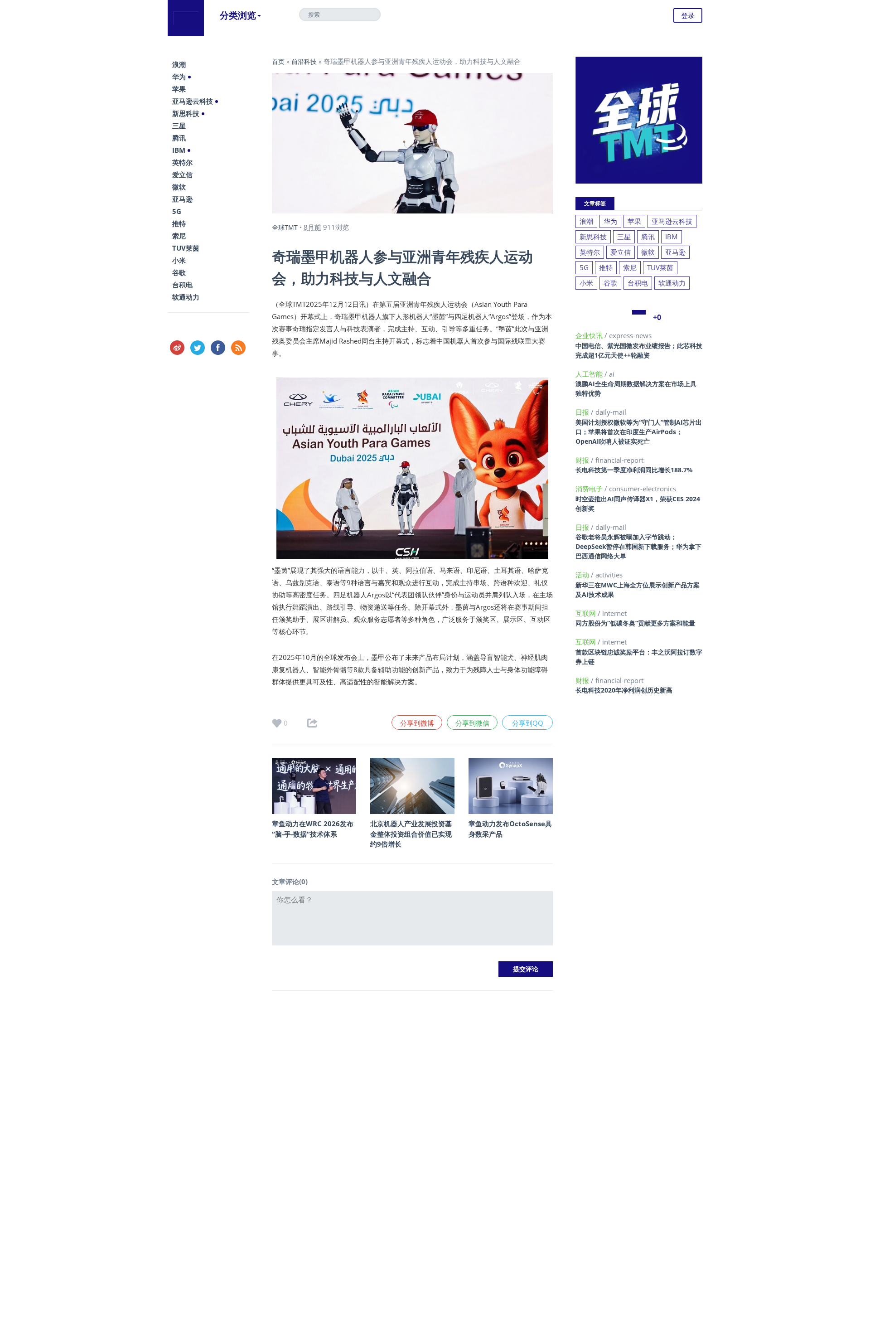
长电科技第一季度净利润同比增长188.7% (634, 469)
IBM (178, 150)
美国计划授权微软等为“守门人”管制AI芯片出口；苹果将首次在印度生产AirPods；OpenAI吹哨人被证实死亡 (638, 432)
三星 (179, 125)
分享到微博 (417, 722)
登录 (688, 15)
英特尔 (182, 162)
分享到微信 (472, 722)
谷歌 (179, 272)
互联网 (586, 613)
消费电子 (589, 488)
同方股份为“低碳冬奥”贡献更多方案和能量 (635, 623)
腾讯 (179, 137)
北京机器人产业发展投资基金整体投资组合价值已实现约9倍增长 (411, 833)
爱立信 (182, 174)
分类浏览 (238, 15)
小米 (179, 260)
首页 (278, 61)
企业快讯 (589, 335)
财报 (583, 460)
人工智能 (589, 373)
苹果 (179, 88)
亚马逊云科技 (192, 101)
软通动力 (185, 296)
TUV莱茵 (185, 247)
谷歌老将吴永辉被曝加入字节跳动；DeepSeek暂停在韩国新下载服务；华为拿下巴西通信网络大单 (638, 546)
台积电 (182, 284)
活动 (583, 574)
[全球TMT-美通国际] (186, 18)
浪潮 (179, 64)
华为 (179, 76)
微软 (179, 186)
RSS (238, 347)
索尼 (179, 235)
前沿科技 (304, 61)
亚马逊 (182, 199)
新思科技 (185, 113)
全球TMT (285, 227)
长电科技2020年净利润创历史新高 (623, 690)
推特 (179, 223)
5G (176, 211)
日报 (583, 412)
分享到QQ (527, 722)
